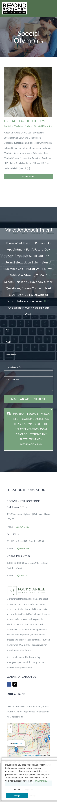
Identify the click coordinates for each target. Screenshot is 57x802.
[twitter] (14, 684)
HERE (47, 301)
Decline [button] (16, 789)
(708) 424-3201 (21, 575)
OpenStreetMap (35, 755)
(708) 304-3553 (21, 526)
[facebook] (9, 684)
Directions (18, 743)
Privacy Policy (40, 781)
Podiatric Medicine (14, 126)
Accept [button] (17, 796)
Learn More (28, 176)
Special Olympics (43, 126)
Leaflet (24, 755)
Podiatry (29, 126)
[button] (49, 737)
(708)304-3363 (21, 548)
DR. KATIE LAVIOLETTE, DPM (25, 121)
